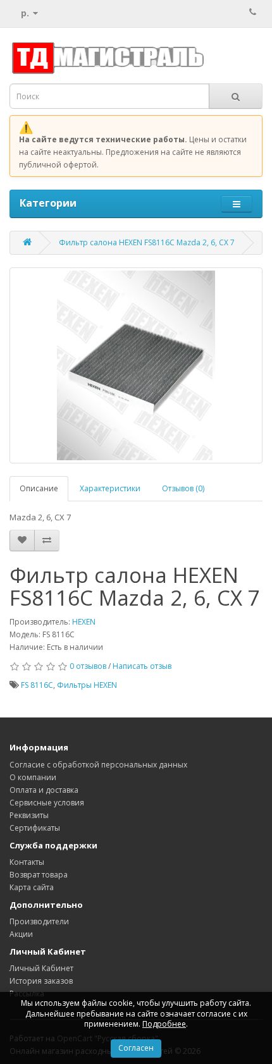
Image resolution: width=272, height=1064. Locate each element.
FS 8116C (37, 685)
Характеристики (110, 488)
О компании (32, 777)
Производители (39, 921)
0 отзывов (88, 666)
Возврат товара (38, 874)
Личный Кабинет (41, 968)
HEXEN (84, 621)
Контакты (26, 862)
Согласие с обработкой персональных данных (98, 764)
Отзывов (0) (183, 488)
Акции (21, 934)
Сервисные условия (46, 802)
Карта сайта (31, 887)
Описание (39, 488)
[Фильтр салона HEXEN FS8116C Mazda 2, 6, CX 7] (136, 365)
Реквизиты (29, 815)
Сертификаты (34, 827)
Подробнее (164, 1023)
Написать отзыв (142, 666)
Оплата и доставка (43, 790)
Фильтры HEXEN (87, 685)
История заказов (41, 980)
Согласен (136, 1048)
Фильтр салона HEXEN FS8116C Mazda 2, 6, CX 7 (147, 242)
